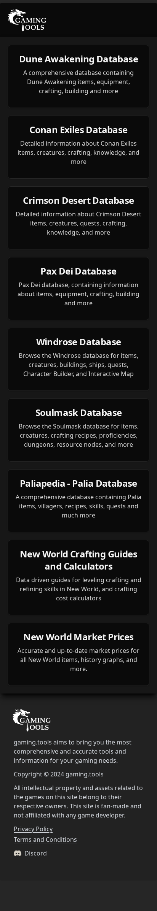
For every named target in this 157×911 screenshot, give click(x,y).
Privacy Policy (33, 829)
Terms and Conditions (45, 839)
